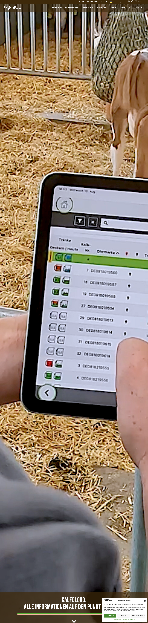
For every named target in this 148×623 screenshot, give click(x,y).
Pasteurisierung (102, 8)
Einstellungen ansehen (138, 615)
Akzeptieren (110, 615)
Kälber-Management (71, 8)
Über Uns (113, 8)
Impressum (132, 619)
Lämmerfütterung (88, 8)
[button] (144, 601)
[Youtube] (140, 2)
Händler (81, 2)
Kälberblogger (92, 2)
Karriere (123, 8)
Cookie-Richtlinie (118, 619)
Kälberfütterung (56, 8)
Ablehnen (123, 615)
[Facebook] (133, 2)
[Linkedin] (136, 2)
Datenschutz (126, 619)
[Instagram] (129, 2)
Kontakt (104, 2)
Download (139, 8)
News (130, 8)
